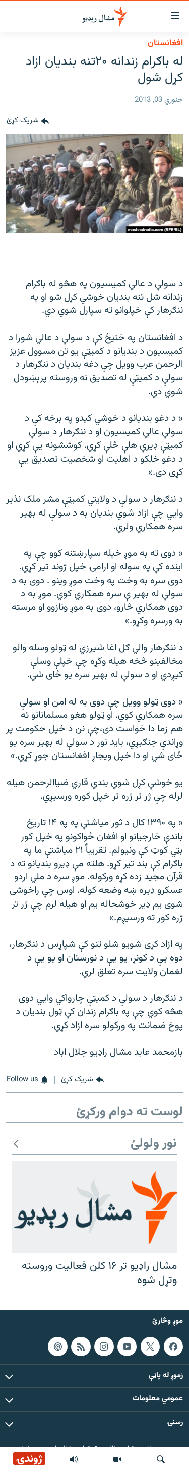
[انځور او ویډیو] (117, 1459)
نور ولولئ (154, 1144)
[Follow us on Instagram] (103, 1346)
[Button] (28, 121)
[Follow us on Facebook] (173, 1346)
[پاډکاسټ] (57, 1346)
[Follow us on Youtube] (127, 1346)
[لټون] (161, 1459)
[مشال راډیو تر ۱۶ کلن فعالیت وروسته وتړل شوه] (94, 1207)
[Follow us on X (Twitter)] (150, 1346)
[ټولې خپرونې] (73, 1459)
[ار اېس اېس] (80, 1346)
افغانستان (165, 43)
